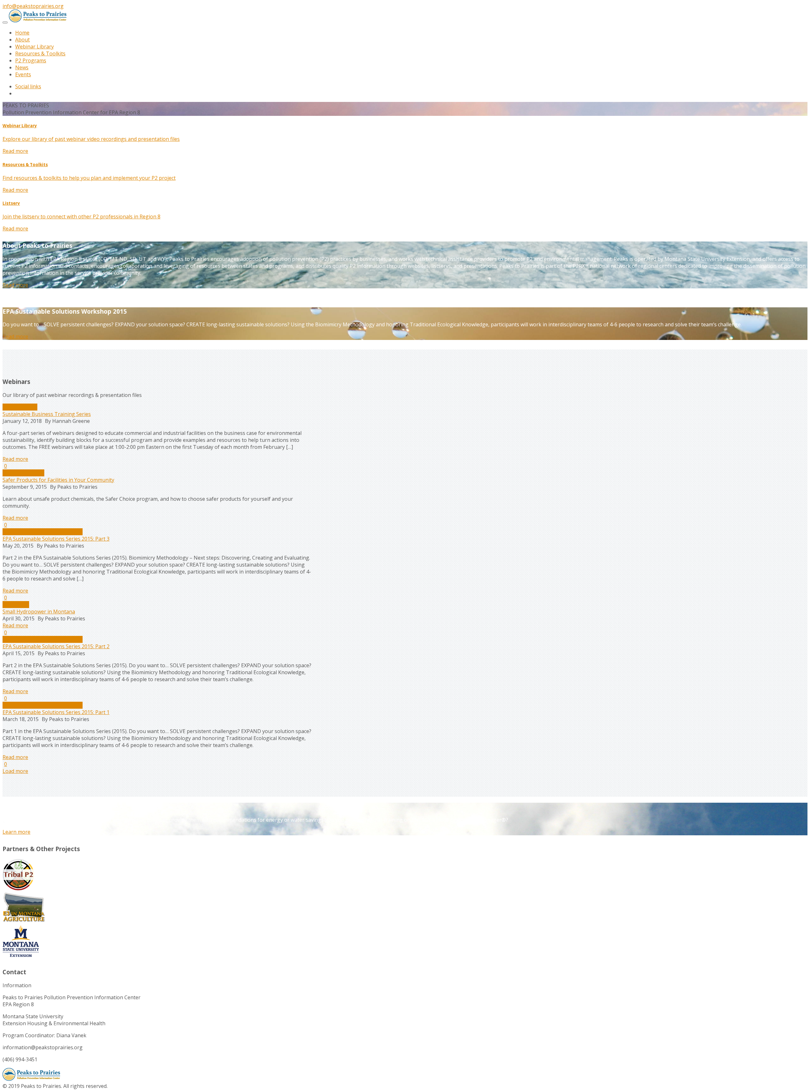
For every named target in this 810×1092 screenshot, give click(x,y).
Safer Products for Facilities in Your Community (58, 479)
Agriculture (16, 604)
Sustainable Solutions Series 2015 (43, 531)
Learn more (16, 831)
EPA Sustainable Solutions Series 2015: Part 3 (56, 538)
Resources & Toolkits (40, 53)
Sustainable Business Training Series (47, 414)
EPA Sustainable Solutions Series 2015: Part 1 (56, 712)
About (22, 39)
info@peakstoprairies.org (33, 6)
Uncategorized (20, 407)
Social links (28, 86)
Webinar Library (34, 46)
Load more (15, 771)
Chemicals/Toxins (23, 472)
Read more (15, 150)
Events (23, 74)
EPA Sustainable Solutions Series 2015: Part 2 (56, 646)
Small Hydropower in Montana (39, 611)
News (21, 67)
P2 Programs (30, 60)
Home (22, 32)
